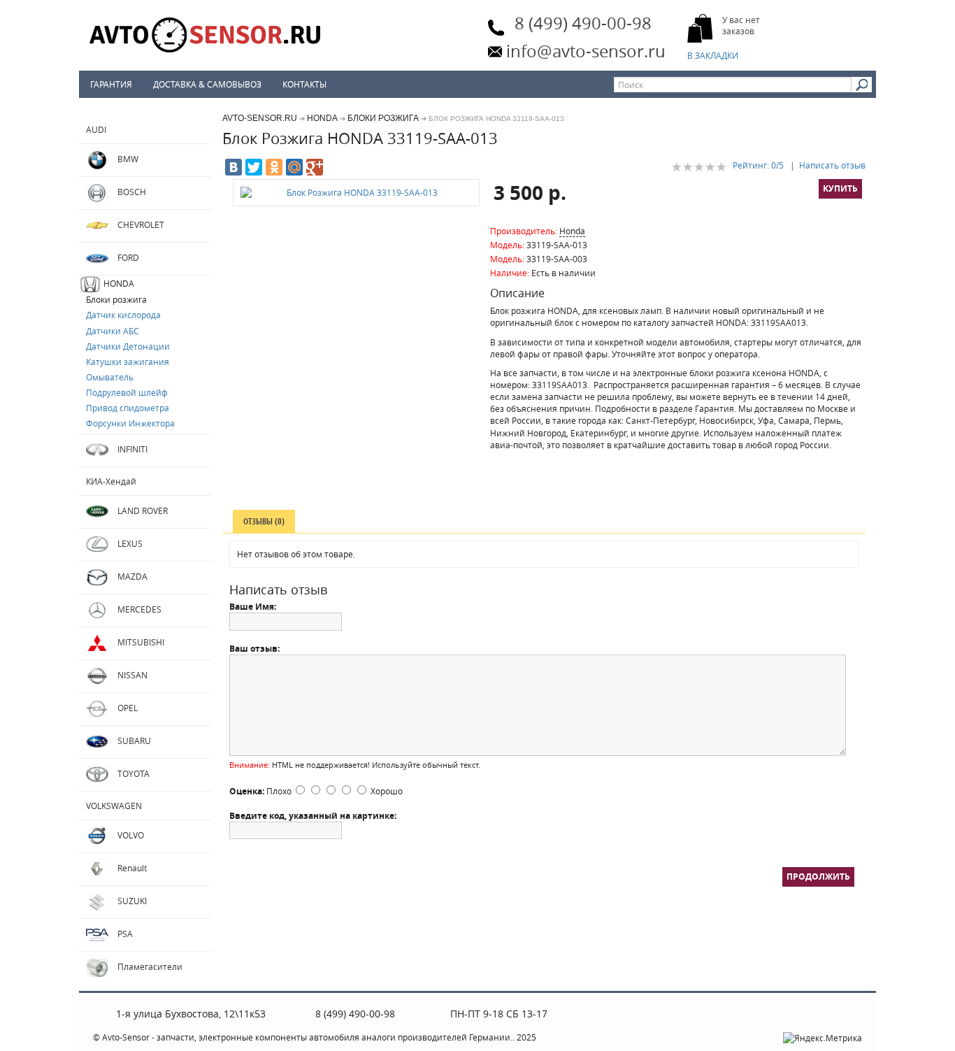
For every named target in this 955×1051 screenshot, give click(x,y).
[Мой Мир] (294, 167)
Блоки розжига (383, 118)
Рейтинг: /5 (758, 165)
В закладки (713, 55)
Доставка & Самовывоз (207, 84)
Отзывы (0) (264, 521)
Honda (572, 230)
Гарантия (111, 84)
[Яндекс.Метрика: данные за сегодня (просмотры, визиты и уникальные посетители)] (822, 1038)
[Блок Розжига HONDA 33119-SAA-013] (356, 192)
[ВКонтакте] (233, 167)
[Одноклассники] (274, 167)
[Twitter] (253, 167)
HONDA (322, 118)
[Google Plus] (314, 167)
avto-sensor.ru (259, 118)
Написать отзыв (832, 165)
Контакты (304, 84)
